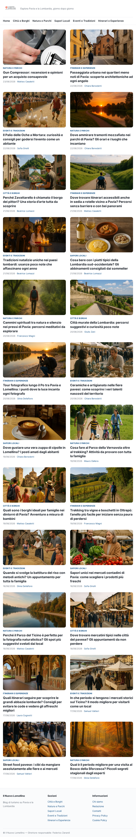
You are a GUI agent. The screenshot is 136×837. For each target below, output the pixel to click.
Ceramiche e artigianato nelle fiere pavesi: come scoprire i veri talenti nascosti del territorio (96, 389)
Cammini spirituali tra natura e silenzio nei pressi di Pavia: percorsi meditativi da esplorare (34, 327)
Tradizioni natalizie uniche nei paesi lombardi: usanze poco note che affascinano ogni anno (30, 264)
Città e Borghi (21, 20)
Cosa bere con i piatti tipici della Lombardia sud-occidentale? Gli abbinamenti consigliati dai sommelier (99, 264)
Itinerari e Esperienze (111, 20)
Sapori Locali (62, 20)
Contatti (96, 810)
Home (6, 20)
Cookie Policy (99, 820)
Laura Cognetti (24, 715)
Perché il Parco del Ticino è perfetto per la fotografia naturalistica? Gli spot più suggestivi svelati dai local (33, 639)
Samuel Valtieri (91, 711)
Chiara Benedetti (93, 86)
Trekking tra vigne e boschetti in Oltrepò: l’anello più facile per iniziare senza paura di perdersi (101, 514)
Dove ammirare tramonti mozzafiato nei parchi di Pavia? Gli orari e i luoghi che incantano (100, 139)
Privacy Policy (100, 815)
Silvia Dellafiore (25, 398)
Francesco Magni (26, 336)
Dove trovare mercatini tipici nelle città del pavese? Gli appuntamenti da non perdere (99, 639)
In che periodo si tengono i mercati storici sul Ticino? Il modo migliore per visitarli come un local (101, 702)
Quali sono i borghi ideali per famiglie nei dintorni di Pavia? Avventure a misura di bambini (33, 514)
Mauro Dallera (91, 461)
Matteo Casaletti (25, 81)
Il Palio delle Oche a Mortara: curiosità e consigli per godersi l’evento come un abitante (33, 139)
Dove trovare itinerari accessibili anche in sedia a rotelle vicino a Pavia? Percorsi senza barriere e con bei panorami (101, 202)
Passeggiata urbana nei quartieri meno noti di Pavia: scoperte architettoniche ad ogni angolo (101, 77)
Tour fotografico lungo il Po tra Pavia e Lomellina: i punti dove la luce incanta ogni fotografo (32, 389)
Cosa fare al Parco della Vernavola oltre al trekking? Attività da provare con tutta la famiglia (100, 452)
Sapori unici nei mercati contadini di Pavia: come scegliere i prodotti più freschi (97, 577)
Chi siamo (97, 801)
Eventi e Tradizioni (84, 20)
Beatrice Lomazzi (25, 211)
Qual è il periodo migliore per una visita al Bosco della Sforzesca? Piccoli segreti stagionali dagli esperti (101, 769)
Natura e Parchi (42, 20)
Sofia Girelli (23, 148)
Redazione (98, 806)
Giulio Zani (89, 331)
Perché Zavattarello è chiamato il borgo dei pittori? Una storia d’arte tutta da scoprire (33, 202)
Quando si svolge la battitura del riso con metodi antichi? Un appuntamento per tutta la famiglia (34, 577)
